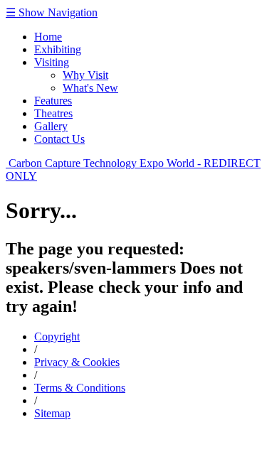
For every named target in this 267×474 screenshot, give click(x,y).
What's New (90, 88)
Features (53, 101)
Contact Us (59, 139)
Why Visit (85, 75)
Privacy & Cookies (77, 362)
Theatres (53, 113)
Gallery (51, 126)
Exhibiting (57, 49)
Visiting (51, 62)
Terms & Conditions (79, 388)
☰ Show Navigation (52, 12)
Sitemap (52, 413)
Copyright (57, 336)
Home (48, 37)
